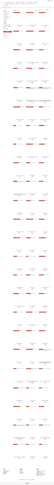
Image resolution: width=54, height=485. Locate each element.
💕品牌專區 (5, 23)
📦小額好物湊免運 (22, 3)
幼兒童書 (8, 7)
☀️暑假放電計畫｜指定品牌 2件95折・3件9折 (21, 2)
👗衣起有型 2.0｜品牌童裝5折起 (30, 3)
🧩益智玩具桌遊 (17, 3)
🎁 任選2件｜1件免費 (6, 11)
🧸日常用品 (5, 22)
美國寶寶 (4, 473)
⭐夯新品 (12, 2)
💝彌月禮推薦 (30, 2)
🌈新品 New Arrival (6, 13)
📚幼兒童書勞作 (11, 3)
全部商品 (3, 7)
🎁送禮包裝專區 (6, 5)
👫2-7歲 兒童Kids (6, 17)
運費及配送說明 (21, 472)
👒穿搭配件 (5, 19)
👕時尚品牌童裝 (35, 2)
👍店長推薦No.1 (8, 2)
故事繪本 (10, 7)
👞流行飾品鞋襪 (6, 3)
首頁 (4, 2)
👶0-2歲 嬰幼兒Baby (6, 16)
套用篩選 (8, 31)
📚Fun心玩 (5, 7)
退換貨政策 (21, 471)
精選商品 (5, 10)
